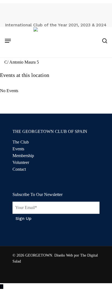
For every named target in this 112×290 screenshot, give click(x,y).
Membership (23, 155)
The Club (21, 142)
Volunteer (21, 162)
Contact (19, 169)
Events (18, 148)
